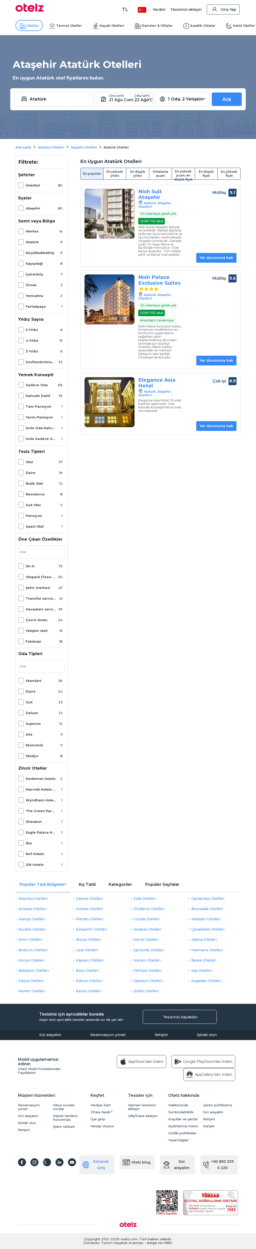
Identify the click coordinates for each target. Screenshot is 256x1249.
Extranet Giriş (101, 1164)
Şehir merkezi (38, 588)
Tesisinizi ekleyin (186, 9)
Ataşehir (33, 208)
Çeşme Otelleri (89, 898)
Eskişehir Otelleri (91, 929)
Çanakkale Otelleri (207, 929)
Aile (29, 734)
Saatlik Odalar (203, 25)
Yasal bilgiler (178, 1140)
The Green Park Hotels (41, 811)
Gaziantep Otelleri (207, 898)
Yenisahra (34, 296)
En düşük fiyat (206, 173)
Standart (33, 681)
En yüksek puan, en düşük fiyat (183, 174)
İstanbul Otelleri (33, 898)
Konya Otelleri (31, 960)
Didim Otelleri (146, 991)
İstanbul (33, 185)
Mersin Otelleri (147, 960)
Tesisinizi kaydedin (180, 1017)
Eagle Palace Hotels (41, 832)
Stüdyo (32, 756)
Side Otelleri (145, 898)
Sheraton (34, 822)
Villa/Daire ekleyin (143, 1116)
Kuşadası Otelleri (206, 981)
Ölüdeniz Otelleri (149, 909)
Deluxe (32, 713)
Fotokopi (33, 641)
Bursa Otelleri (88, 939)
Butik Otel (34, 483)
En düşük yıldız (137, 173)
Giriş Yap (228, 9)
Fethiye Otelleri (148, 970)
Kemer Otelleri (31, 991)
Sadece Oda (37, 385)
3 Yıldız (32, 351)
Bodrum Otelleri (33, 950)
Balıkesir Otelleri (33, 970)
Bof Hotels (35, 854)
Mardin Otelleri (89, 919)
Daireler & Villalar (157, 25)
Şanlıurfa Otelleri (149, 950)
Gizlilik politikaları (182, 1133)
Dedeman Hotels (41, 779)
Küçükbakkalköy (40, 253)
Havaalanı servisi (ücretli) (41, 609)
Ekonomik (34, 745)
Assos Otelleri (88, 991)
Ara (226, 99)
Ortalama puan (160, 173)
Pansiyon (34, 516)
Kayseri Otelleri (90, 960)
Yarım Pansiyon (39, 417)
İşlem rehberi (64, 1127)
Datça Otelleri (31, 981)
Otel (29, 462)
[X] (47, 1162)
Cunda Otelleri (147, 919)
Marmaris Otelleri (207, 950)
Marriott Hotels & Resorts (41, 789)
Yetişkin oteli (37, 631)
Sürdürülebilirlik (181, 1112)
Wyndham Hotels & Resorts (41, 800)
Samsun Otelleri (148, 981)
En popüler (92, 173)
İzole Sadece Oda (41, 439)
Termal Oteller (69, 25)
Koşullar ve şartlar (183, 1119)
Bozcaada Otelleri (207, 909)
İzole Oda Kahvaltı (41, 428)
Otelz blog (140, 1162)
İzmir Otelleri (30, 939)
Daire (31, 473)
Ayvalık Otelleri (32, 929)
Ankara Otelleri (89, 909)
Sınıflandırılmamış (41, 362)
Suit (29, 702)
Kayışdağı (34, 263)
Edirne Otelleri (89, 981)
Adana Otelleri (204, 939)
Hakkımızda (178, 1105)
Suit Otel (33, 505)
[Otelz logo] (30, 10)
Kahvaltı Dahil (38, 396)
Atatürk (32, 242)
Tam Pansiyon (38, 406)
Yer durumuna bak (216, 257)
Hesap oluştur (102, 1126)
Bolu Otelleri (87, 970)
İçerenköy (34, 274)
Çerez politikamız (217, 1105)
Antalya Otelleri (32, 909)
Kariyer (209, 1126)
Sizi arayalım (50, 1035)
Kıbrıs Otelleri (146, 939)
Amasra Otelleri (147, 929)
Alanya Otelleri (31, 919)
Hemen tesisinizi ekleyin (142, 1107)
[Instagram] (34, 1162)
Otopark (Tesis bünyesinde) (41, 577)
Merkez (32, 231)
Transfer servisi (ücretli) (41, 598)
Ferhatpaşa (36, 306)
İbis (29, 843)
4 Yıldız (32, 340)
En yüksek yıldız (114, 173)
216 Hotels (35, 865)
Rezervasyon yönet (108, 1035)
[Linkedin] (60, 1162)
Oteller (33, 25)
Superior (33, 724)
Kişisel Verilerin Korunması (65, 1118)
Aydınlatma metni (183, 1126)
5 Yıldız (32, 330)
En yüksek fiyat (229, 173)
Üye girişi (97, 1119)
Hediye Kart (100, 1105)
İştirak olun (207, 1035)
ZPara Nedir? (101, 1112)
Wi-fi (30, 566)
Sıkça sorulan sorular (64, 1107)
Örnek (31, 285)
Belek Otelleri (203, 960)
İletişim (161, 1035)
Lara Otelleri (87, 950)
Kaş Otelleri (201, 970)
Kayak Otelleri (112, 25)
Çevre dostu (37, 620)
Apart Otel (35, 526)
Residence (35, 494)
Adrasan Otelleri (205, 919)
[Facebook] (22, 1162)
